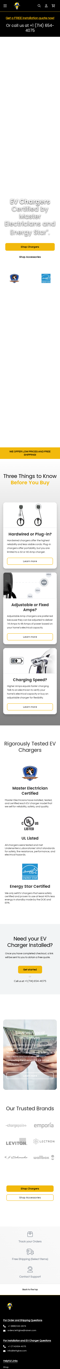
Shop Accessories (30, 1197)
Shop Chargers (30, 1188)
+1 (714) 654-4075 (17, 1346)
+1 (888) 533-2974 (17, 1326)
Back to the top (30, 1289)
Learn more (30, 561)
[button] (53, 5)
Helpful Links (10, 1361)
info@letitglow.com (17, 1351)
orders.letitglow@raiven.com (22, 1330)
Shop (5, 1367)
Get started (30, 969)
